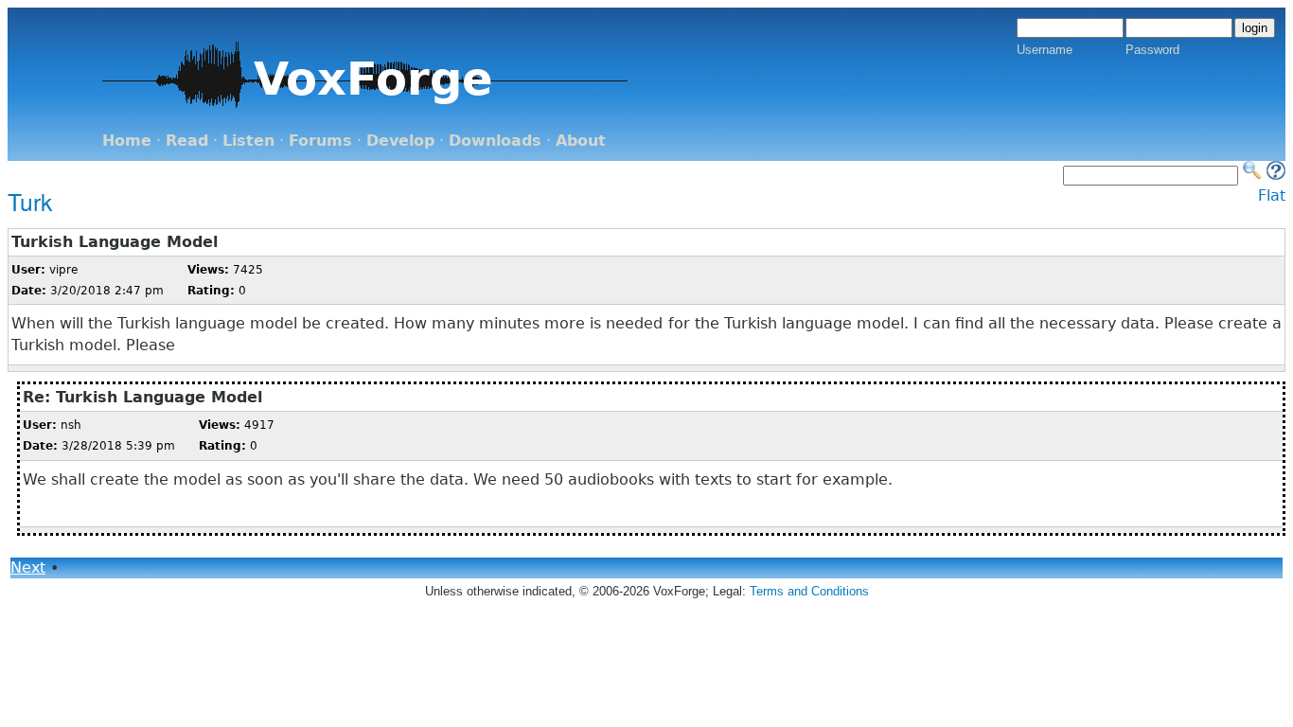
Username (1044, 50)
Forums (320, 141)
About (581, 141)
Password (1152, 50)
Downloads (495, 141)
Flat (1271, 195)
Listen (248, 141)
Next (27, 567)
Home (126, 141)
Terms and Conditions (809, 591)
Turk (30, 201)
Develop (400, 141)
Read (187, 141)
